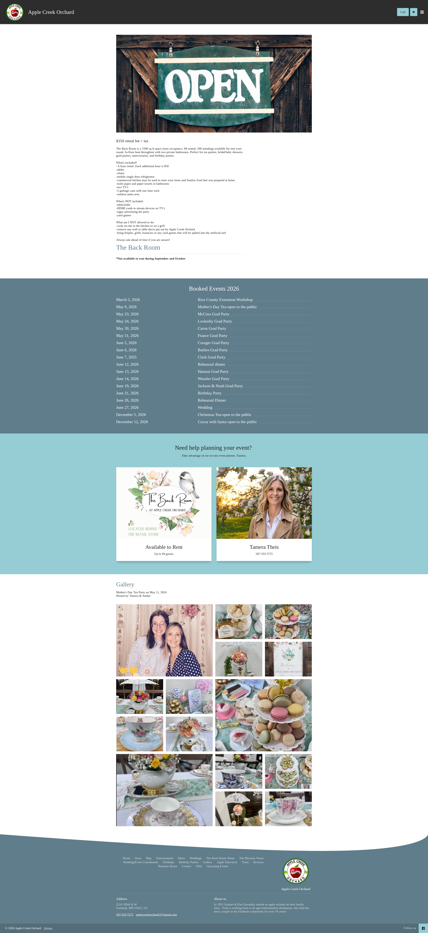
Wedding (205, 407)
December (124, 414)
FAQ (199, 866)
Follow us (410, 928)
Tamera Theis (264, 547)
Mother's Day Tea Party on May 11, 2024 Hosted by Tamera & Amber (141, 594)
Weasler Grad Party (213, 379)
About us (220, 899)
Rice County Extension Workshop (225, 299)
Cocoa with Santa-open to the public (227, 422)
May (120, 307)
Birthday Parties (188, 862)
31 (127, 335)
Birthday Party (210, 393)
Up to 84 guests (163, 553)
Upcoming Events (217, 866)
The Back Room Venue (220, 858)
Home (126, 858)
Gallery (125, 584)
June (120, 343)
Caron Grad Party (212, 328)
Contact (186, 866)
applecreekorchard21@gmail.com (156, 914)
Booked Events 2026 (214, 288)
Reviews (258, 862)
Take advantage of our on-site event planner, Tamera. (214, 455)
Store (138, 858)
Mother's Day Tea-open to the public (227, 307)
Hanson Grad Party (213, 371)
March (121, 299)
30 (127, 328)
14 (127, 379)
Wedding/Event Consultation (140, 862)
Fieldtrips (168, 862)
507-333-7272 (264, 553)
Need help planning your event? (214, 447)
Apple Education (227, 862)
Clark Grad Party (211, 357)
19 (127, 386)
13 (127, 371)
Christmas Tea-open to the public (225, 414)
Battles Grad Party (213, 350)
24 (127, 321)
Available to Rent (164, 547)
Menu (181, 858)
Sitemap (48, 928)
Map (148, 858)
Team (245, 862)
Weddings (196, 858)
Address (121, 899)
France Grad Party (212, 335)
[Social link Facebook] (423, 928)
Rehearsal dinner (211, 364)
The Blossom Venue (251, 858)
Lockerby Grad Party (215, 321)
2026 (136, 299)
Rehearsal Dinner (212, 400)
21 (127, 393)
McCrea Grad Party (213, 314)
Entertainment (164, 858)
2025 (133, 357)
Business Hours (167, 866)
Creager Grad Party (213, 343)
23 (127, 314)
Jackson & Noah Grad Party (220, 386)
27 (127, 407)
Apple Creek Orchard (51, 12)
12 (127, 364)
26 (127, 400)
